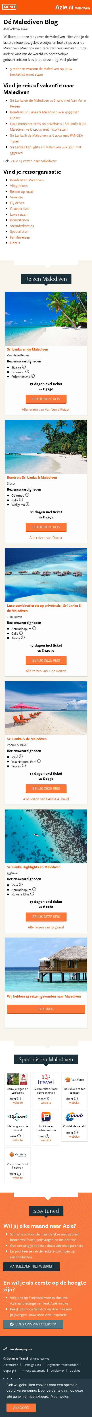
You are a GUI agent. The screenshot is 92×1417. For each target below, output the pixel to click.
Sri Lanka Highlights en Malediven (34, 867)
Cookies (75, 1370)
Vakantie (16, 197)
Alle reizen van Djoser (46, 537)
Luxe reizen (18, 214)
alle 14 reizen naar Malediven (34, 161)
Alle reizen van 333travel (46, 927)
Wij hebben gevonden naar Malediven (44, 996)
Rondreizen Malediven (27, 180)
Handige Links (33, 1364)
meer (12, 1098)
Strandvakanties (22, 225)
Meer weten (60, 1396)
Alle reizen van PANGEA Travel (46, 799)
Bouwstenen (19, 220)
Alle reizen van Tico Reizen (46, 671)
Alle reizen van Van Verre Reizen (46, 409)
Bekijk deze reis (46, 398)
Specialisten (19, 231)
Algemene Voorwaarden (62, 1364)
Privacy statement (33, 1370)
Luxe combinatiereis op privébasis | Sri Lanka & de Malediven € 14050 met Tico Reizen (48, 126)
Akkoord (21, 1407)
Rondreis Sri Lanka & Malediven (32, 477)
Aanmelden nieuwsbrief (31, 1266)
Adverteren (10, 1364)
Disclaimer (57, 1370)
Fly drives (17, 203)
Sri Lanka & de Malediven (27, 738)
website (18, 1102)
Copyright (9, 1370)
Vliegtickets (19, 185)
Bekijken (46, 1008)
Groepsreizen (20, 208)
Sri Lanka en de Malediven (27, 349)
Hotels (15, 243)
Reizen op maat (21, 191)
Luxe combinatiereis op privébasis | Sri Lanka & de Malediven (44, 608)
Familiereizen (20, 237)
